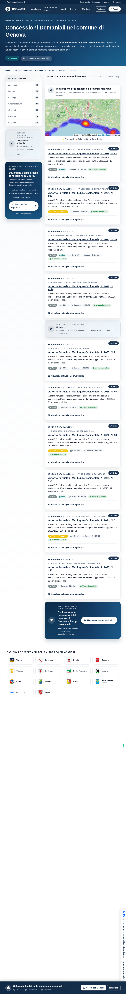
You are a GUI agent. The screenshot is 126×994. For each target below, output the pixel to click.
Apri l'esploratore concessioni (98, 620)
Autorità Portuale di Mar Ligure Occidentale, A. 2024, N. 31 (82, 520)
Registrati (101, 9)
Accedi (115, 9)
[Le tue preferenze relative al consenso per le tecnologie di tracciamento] (123, 745)
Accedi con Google (95, 988)
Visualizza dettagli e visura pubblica (67, 177)
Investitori (106, 2)
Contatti (86, 9)
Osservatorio (85, 2)
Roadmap (96, 2)
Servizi (73, 9)
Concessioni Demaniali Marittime (29, 70)
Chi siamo (117, 2)
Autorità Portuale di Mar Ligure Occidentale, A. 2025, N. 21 (82, 352)
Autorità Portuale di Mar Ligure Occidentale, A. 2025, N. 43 (82, 153)
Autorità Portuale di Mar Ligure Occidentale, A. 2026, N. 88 (82, 435)
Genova (62, 70)
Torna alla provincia (23, 214)
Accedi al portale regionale (19, 206)
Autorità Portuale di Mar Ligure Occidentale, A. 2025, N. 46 (82, 391)
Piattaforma (35, 9)
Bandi (63, 9)
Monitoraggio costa (50, 8)
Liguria (51, 70)
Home (7, 70)
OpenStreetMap (104, 135)
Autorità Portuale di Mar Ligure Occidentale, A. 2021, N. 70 (82, 239)
